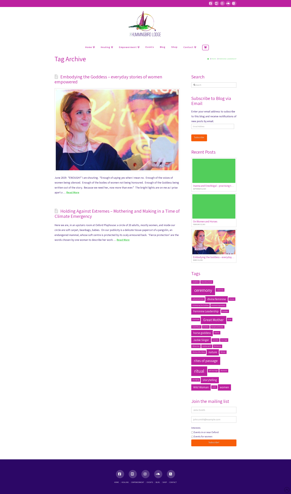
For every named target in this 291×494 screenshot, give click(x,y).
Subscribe (199, 137)
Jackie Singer (201, 340)
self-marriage (213, 370)
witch (214, 387)
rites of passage (206, 360)
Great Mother (213, 319)
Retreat (223, 352)
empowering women (218, 305)
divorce (231, 299)
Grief (229, 319)
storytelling (210, 380)
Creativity (220, 290)
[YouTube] (216, 3)
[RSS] (234, 3)
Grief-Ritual (196, 327)
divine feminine (216, 299)
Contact (173, 482)
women (224, 387)
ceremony (203, 290)
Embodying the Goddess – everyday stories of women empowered (108, 79)
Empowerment (137, 482)
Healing (125, 482)
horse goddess (202, 333)
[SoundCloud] (228, 3)
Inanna (216, 332)
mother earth (206, 346)
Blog (158, 482)
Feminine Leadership (206, 311)
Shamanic (224, 370)
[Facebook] (211, 3)
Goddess (225, 311)
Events (150, 482)
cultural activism (198, 299)
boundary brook (206, 282)
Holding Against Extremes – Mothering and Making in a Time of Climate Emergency (117, 213)
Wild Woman (201, 387)
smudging (195, 380)
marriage (224, 340)
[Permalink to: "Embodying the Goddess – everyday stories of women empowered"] (117, 129)
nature (213, 352)
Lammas (215, 340)
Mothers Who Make (198, 352)
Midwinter (196, 346)
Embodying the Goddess (200, 305)
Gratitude (195, 319)
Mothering (217, 346)
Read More (72, 192)
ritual (199, 371)
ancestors (195, 282)
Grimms (206, 327)
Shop (164, 482)
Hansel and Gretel (217, 327)
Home (116, 482)
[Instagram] (222, 3)
